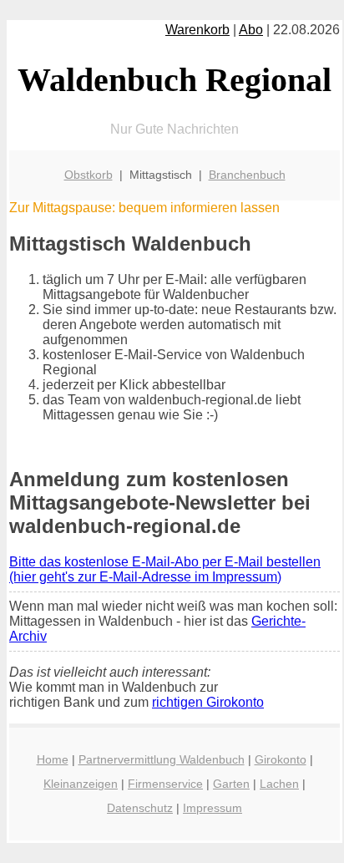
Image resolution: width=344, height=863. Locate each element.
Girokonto (280, 759)
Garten (231, 783)
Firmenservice (165, 783)
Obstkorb (88, 174)
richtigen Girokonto (208, 702)
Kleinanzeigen (80, 783)
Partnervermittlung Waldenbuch (161, 759)
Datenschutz (140, 808)
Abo (251, 30)
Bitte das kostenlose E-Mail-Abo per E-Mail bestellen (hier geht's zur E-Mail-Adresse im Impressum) (165, 569)
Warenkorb (197, 30)
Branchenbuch (247, 174)
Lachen (279, 783)
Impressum (212, 808)
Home (52, 759)
